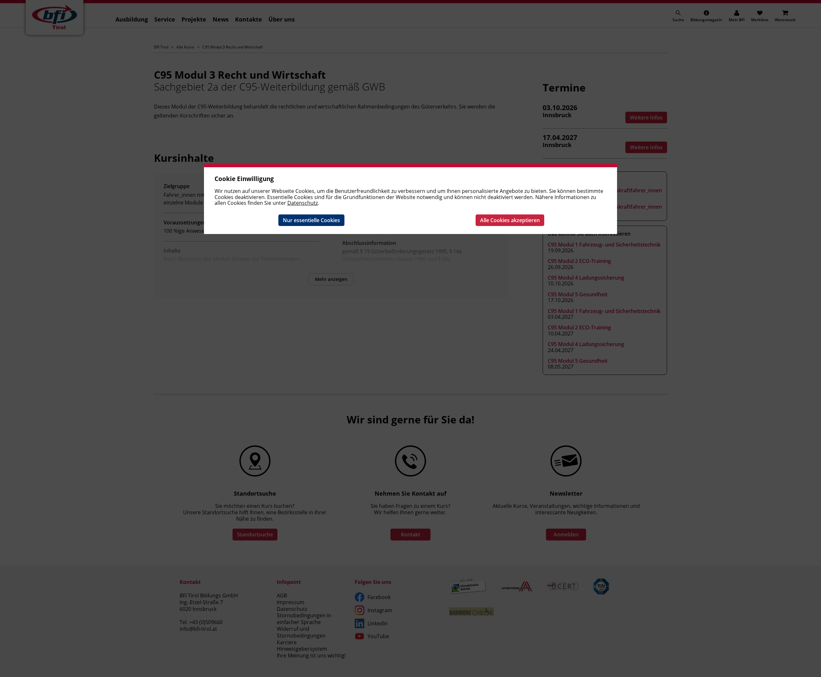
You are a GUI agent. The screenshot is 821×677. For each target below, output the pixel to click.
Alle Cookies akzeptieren (510, 220)
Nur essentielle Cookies (311, 220)
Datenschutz (302, 202)
